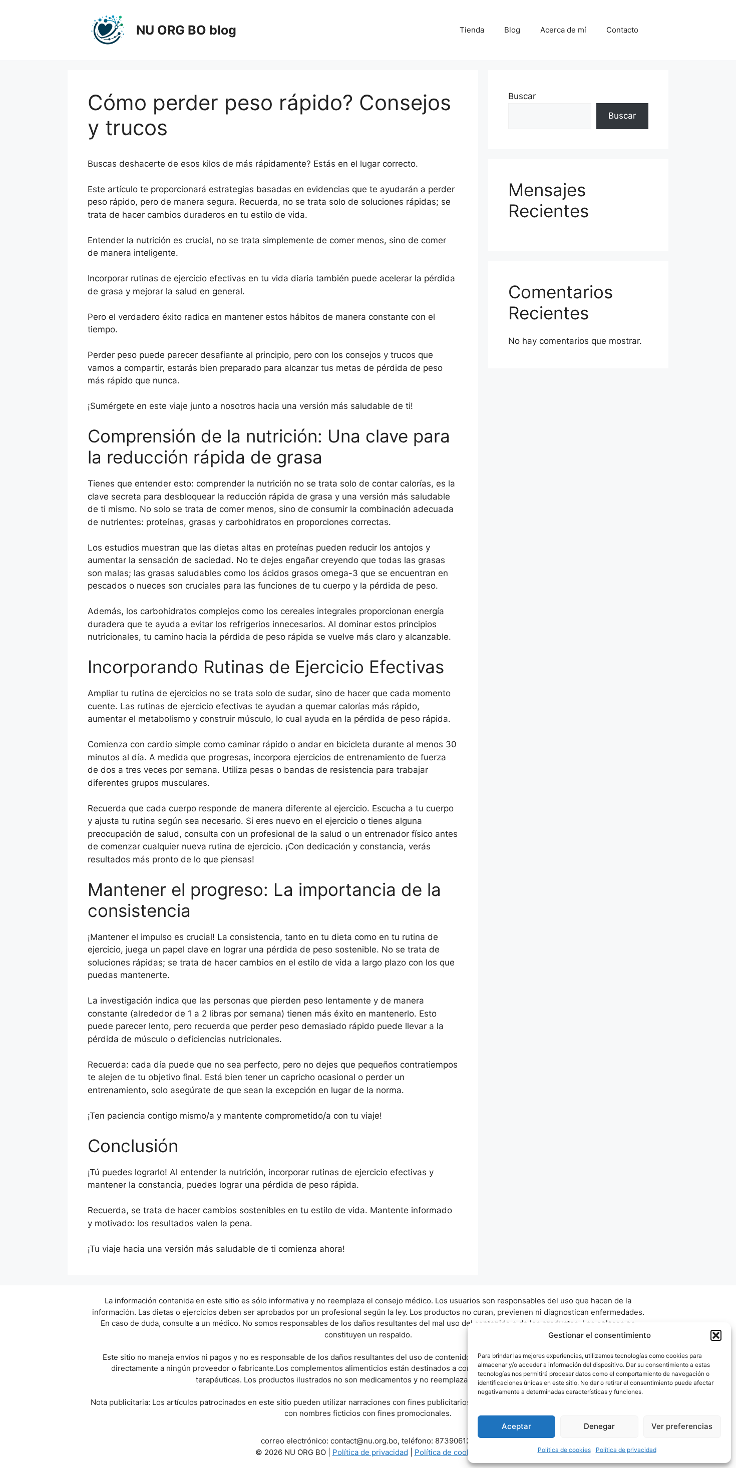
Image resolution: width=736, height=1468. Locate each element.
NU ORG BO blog (186, 30)
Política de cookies (564, 1449)
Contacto (622, 30)
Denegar (599, 1426)
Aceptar (516, 1426)
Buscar (522, 96)
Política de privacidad (626, 1449)
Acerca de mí (563, 30)
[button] (716, 1335)
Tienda (472, 30)
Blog (512, 30)
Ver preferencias (681, 1426)
